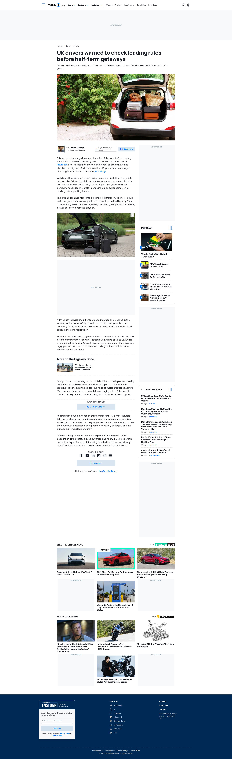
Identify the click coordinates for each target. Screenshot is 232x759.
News (70, 5)
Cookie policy (110, 751)
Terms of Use (57, 736)
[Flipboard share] (98, 455)
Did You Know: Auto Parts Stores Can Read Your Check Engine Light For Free (156, 439)
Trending (152, 417)
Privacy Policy (65, 734)
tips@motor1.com (108, 471)
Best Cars (152, 5)
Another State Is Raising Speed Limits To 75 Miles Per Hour (155, 451)
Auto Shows (129, 5)
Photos (118, 5)
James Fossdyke (77, 148)
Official (152, 404)
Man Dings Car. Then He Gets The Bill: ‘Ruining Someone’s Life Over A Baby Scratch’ (156, 411)
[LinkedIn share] (93, 455)
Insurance (62, 164)
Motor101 (152, 445)
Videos (109, 5)
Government (154, 455)
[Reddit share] (104, 455)
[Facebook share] (81, 455)
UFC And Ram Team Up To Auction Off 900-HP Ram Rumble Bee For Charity (156, 398)
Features (95, 5)
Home (59, 46)
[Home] (56, 5)
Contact (162, 709)
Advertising (163, 705)
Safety (76, 46)
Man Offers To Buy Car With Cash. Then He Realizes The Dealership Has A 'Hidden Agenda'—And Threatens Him (156, 425)
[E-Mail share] (110, 455)
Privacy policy (97, 751)
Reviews (82, 5)
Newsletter (141, 5)
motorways (100, 171)
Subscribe (57, 728)
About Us (162, 701)
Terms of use (135, 751)
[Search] (183, 5)
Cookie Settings (122, 751)
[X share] (87, 455)
